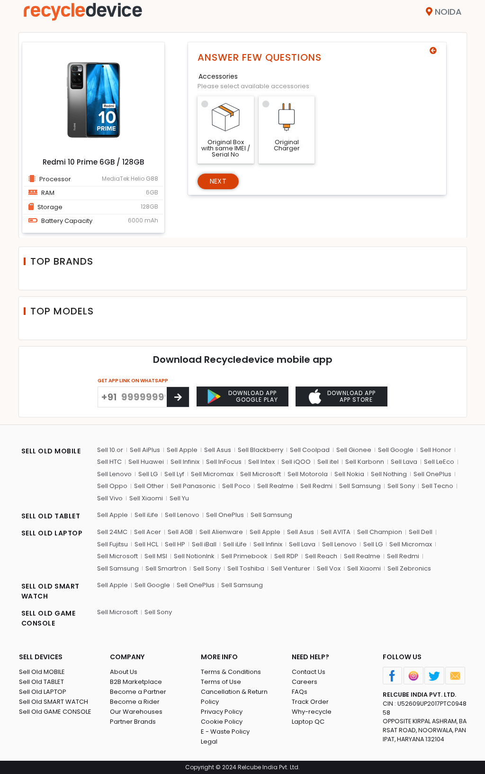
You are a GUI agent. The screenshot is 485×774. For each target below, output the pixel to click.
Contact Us (308, 671)
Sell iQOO (296, 461)
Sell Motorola (307, 474)
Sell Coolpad (310, 449)
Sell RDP (286, 556)
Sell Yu (179, 498)
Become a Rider (135, 701)
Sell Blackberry (260, 449)
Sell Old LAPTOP (42, 691)
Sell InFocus (224, 461)
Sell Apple (182, 449)
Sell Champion (379, 531)
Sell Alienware (221, 531)
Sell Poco (236, 485)
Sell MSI (155, 556)
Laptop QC (308, 721)
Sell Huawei (146, 461)
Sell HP (175, 544)
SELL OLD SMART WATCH (50, 591)
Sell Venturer (290, 568)
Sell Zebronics (409, 568)
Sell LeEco (439, 461)
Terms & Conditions (231, 671)
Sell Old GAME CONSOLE (55, 711)
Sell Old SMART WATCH (53, 701)
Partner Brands (133, 721)
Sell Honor (435, 449)
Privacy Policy (221, 711)
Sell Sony (401, 485)
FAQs (299, 691)
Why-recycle (312, 711)
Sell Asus (217, 449)
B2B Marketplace (136, 681)
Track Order (310, 701)
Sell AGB (180, 531)
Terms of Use (221, 681)
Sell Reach (321, 556)
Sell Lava (404, 461)
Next (218, 181)
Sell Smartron (166, 568)
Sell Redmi (316, 485)
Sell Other (149, 485)
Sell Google (395, 449)
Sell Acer (147, 531)
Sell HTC (109, 461)
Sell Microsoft (260, 474)
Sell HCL (146, 544)
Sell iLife (146, 514)
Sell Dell (420, 531)
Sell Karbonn (364, 461)
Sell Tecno (437, 485)
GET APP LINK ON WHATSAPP (133, 380)
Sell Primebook (244, 556)
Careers (304, 681)
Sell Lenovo (114, 474)
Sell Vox (329, 568)
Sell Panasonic (193, 485)
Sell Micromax (212, 474)
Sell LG (148, 474)
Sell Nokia (349, 474)
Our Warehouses (136, 711)
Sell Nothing (389, 474)
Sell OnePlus (432, 474)
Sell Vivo (110, 498)
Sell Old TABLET (41, 681)
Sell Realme (275, 485)
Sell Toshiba (245, 568)
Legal (209, 741)
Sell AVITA (335, 531)
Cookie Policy (221, 721)
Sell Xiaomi (146, 498)
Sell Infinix (185, 461)
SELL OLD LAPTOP (52, 533)
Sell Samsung (360, 485)
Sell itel (328, 461)
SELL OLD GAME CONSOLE (48, 618)
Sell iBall (204, 544)
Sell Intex (261, 461)
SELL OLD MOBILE (51, 451)
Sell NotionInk (194, 556)
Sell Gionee (353, 449)
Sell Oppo (112, 485)
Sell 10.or (110, 449)
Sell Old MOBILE (42, 671)
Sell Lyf (174, 474)
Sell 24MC (112, 531)
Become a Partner (138, 691)
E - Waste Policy (225, 731)
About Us (123, 671)
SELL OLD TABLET (51, 516)
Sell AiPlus (145, 449)
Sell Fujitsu (112, 544)
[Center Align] (178, 397)
